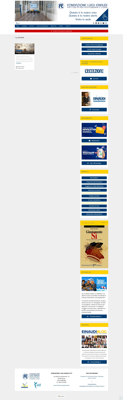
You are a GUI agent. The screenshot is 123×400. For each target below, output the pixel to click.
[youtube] (103, 23)
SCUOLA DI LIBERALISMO (42, 26)
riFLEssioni (19, 50)
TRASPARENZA (92, 384)
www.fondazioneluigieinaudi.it (61, 385)
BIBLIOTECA (53, 26)
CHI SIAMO (24, 26)
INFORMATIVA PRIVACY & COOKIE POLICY (92, 386)
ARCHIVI (61, 26)
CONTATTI (68, 26)
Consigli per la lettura (88, 223)
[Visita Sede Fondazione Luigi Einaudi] (61, 20)
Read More (18, 63)
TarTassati (18, 52)
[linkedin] (96, 23)
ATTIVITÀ (32, 26)
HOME (17, 26)
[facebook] (98, 23)
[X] (93, 23)
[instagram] (101, 23)
